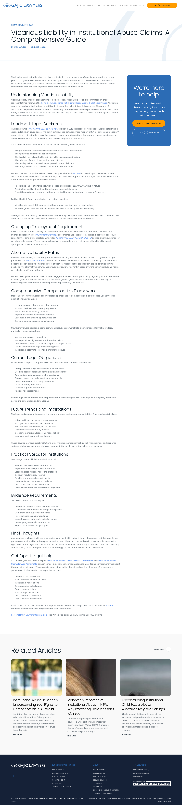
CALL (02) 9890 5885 (149, 132)
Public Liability (58, 770)
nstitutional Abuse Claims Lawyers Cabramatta (70, 560)
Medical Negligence (60, 773)
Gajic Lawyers (20, 47)
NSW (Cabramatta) (141, 773)
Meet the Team (99, 770)
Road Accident (58, 776)
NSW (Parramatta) (141, 770)
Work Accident (58, 780)
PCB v (38, 234)
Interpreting (98, 787)
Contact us (111, 605)
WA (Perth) (138, 776)
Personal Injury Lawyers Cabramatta (29, 614)
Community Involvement (103, 793)
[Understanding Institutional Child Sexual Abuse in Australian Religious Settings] (145, 677)
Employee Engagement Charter (106, 790)
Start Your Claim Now (149, 123)
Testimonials (98, 783)
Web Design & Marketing (63, 799)
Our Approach (99, 773)
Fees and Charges (100, 780)
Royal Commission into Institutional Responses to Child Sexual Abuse (74, 103)
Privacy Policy (45, 799)
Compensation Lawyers (62, 787)
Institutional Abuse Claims (22, 25)
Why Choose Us (99, 776)
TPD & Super (57, 783)
